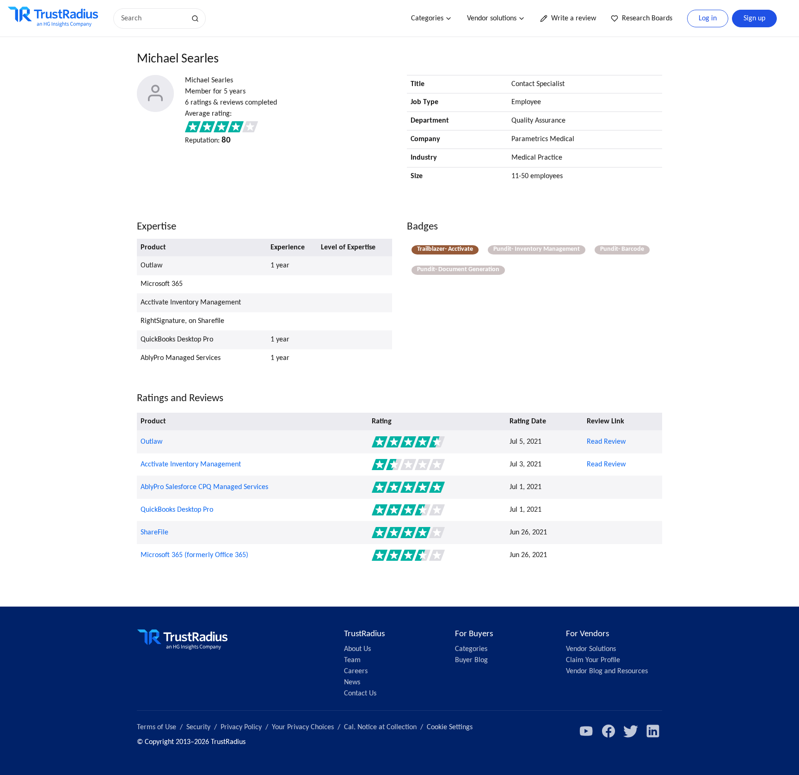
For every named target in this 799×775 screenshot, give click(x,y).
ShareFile (154, 532)
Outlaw (151, 442)
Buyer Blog (471, 660)
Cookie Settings (450, 727)
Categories (427, 18)
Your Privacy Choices (303, 727)
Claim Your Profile (593, 660)
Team (352, 660)
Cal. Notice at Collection (380, 727)
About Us (357, 649)
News (352, 682)
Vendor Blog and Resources (607, 671)
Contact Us (360, 693)
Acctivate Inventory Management (191, 464)
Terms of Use (156, 727)
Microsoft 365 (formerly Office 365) (194, 555)
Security (198, 727)
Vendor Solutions (591, 649)
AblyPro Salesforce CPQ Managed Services (204, 487)
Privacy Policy (241, 727)
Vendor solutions (491, 18)
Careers (356, 671)
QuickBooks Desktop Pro (177, 510)
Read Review (606, 442)
